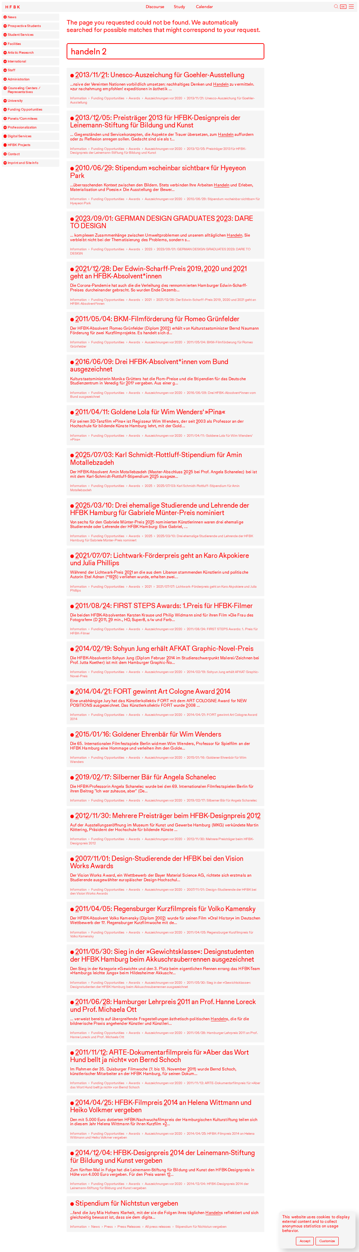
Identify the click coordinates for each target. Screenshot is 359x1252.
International (17, 61)
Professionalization (22, 127)
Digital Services (20, 136)
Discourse (155, 6)
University (15, 101)
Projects (19, 145)
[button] (5, 17)
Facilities (14, 44)
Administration (19, 79)
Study (179, 6)
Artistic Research (21, 52)
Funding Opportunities (25, 109)
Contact (14, 154)
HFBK (13, 7)
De (343, 7)
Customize (327, 1241)
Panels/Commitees (23, 118)
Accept (305, 1241)
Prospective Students (24, 26)
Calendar (204, 6)
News (12, 17)
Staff (12, 70)
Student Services (21, 35)
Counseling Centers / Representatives (24, 90)
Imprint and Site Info (23, 163)
